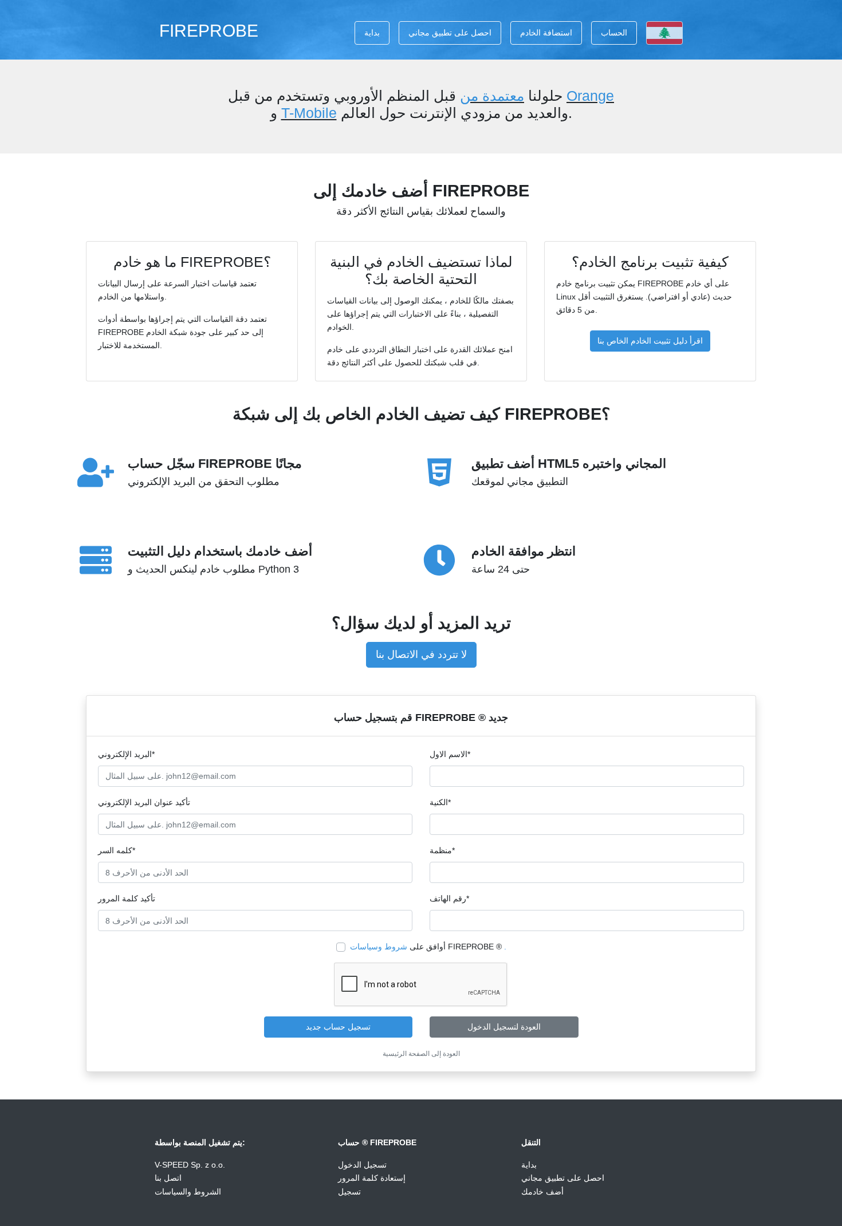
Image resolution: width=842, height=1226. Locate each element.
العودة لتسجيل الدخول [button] (504, 1026)
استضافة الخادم (546, 32)
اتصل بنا (168, 1177)
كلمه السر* (116, 850)
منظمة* (442, 850)
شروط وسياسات (378, 946)
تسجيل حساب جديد (338, 1026)
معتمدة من (492, 96)
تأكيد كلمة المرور (126, 898)
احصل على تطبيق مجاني (449, 32)
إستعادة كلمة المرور (372, 1177)
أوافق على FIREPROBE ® (428, 946)
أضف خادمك (542, 1191)
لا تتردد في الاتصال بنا (421, 654)
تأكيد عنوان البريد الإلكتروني (144, 802)
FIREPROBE (208, 30)
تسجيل (349, 1191)
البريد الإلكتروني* (126, 754)
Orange (590, 96)
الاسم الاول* (450, 754)
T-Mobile (309, 113)
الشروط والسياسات (188, 1191)
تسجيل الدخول (362, 1164)
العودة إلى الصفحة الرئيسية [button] (421, 1053)
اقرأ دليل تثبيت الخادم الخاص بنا (650, 340)
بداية (372, 32)
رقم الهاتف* (449, 898)
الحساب (614, 32)
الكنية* (440, 802)
